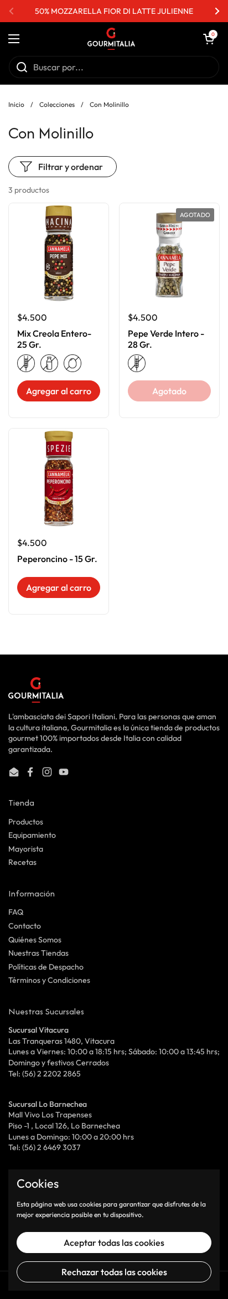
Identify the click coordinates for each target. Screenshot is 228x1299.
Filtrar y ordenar (70, 166)
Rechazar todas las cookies (114, 1271)
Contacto (24, 926)
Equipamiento (32, 835)
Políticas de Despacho (46, 967)
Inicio (16, 104)
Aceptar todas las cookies (114, 1242)
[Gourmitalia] (111, 39)
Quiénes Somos (34, 940)
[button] (209, 39)
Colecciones (57, 104)
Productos (25, 822)
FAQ (15, 912)
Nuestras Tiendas (38, 953)
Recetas (22, 862)
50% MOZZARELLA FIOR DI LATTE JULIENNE (114, 11)
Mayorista (25, 849)
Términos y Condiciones (49, 980)
